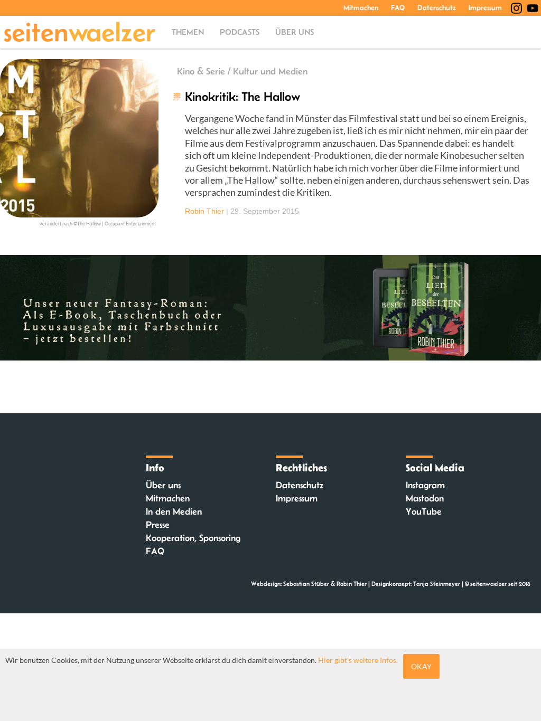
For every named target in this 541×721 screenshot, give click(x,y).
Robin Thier (204, 211)
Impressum (485, 7)
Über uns (294, 31)
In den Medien (174, 511)
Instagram (425, 485)
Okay (421, 666)
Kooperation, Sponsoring (193, 538)
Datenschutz (436, 7)
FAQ (398, 7)
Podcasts (239, 31)
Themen (188, 31)
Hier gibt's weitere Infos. (358, 660)
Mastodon (425, 498)
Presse (158, 524)
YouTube (424, 511)
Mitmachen (360, 7)
